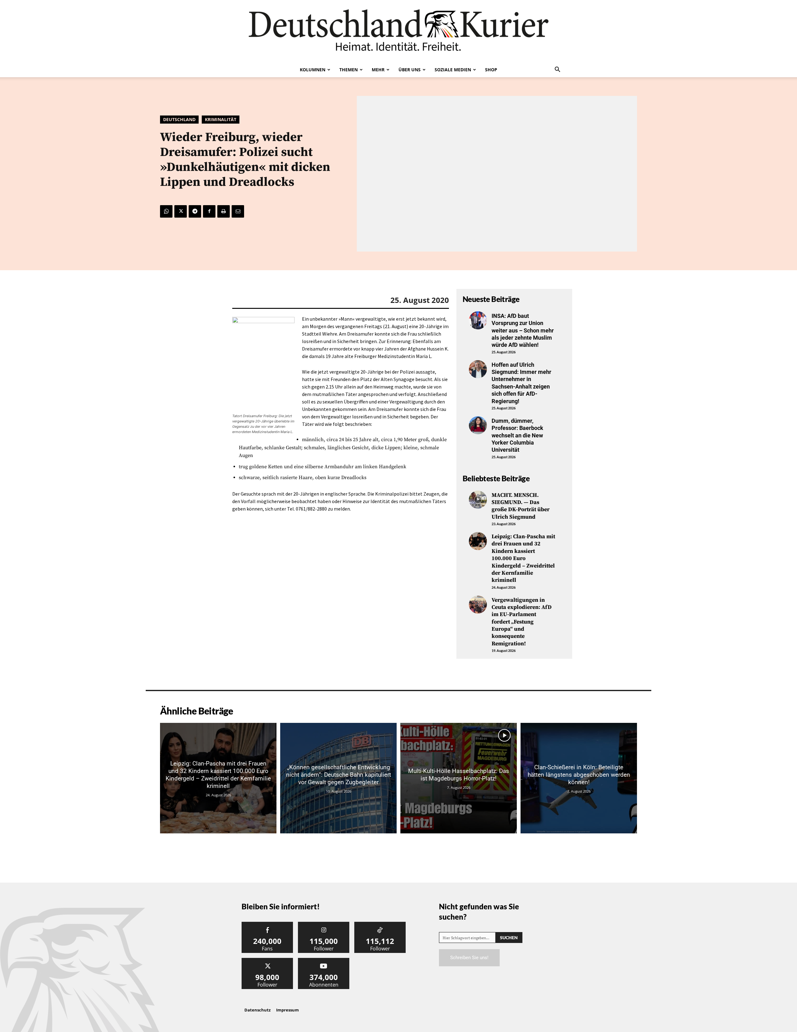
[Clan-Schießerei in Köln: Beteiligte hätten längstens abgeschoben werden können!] (579, 778)
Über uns (409, 70)
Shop (491, 70)
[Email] (238, 211)
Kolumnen (312, 70)
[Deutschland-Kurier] (398, 31)
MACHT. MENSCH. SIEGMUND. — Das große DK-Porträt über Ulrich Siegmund (520, 506)
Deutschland (179, 119)
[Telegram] (195, 211)
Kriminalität (220, 119)
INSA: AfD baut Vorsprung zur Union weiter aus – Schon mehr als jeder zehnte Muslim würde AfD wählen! (523, 330)
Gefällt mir (267, 924)
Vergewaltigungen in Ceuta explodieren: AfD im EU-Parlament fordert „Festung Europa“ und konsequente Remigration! (522, 621)
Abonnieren (323, 960)
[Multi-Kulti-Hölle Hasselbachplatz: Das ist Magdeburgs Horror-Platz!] (458, 778)
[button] (557, 70)
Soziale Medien (453, 70)
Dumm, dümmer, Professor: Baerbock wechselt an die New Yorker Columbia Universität (517, 435)
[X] (180, 211)
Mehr (378, 70)
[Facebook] (209, 211)
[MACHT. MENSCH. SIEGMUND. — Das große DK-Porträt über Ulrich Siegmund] (478, 500)
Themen (348, 70)
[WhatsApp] (166, 211)
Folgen (324, 924)
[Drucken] (223, 211)
